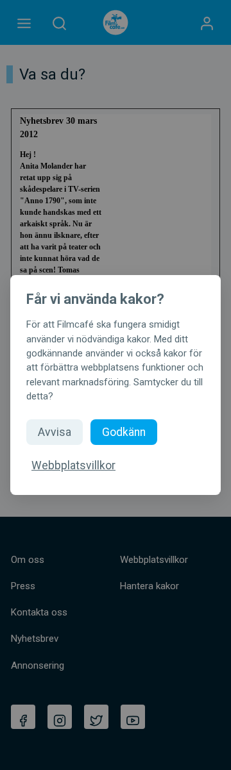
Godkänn (124, 432)
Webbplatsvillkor (73, 465)
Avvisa (54, 432)
